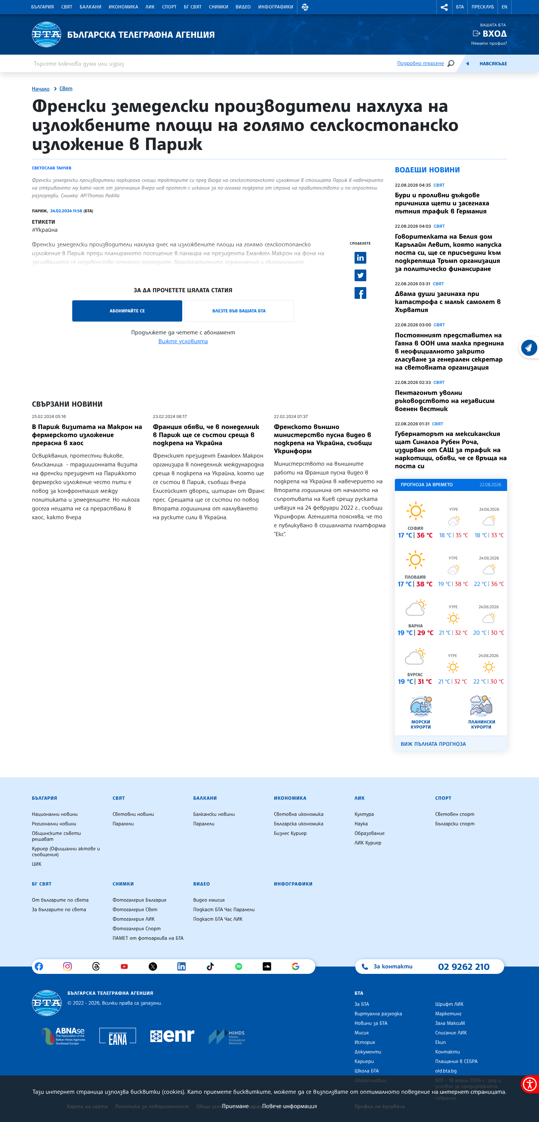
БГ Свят (193, 7)
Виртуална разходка (378, 1014)
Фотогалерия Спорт (137, 929)
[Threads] (99, 966)
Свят (66, 7)
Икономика (124, 7)
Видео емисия (209, 900)
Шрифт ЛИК (449, 1004)
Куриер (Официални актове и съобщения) (66, 852)
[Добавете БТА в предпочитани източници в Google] (298, 966)
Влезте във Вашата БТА (238, 311)
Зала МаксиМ (450, 1023)
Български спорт (454, 824)
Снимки (218, 7)
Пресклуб (483, 7)
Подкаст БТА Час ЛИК (218, 919)
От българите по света (60, 900)
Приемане (235, 1106)
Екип (440, 1042)
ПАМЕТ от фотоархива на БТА (148, 938)
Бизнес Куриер (290, 833)
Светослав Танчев (52, 167)
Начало (41, 89)
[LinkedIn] (184, 966)
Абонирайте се (127, 311)
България (42, 7)
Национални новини (55, 814)
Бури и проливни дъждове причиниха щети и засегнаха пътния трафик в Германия (442, 203)
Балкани (90, 7)
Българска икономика (298, 824)
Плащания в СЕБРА (456, 1061)
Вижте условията (183, 341)
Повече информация (289, 1106)
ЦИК (36, 864)
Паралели (123, 824)
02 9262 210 (464, 966)
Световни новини (133, 814)
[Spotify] (241, 966)
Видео (243, 7)
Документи (368, 1052)
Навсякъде (493, 64)
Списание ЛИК (451, 1033)
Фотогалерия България (139, 900)
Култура (364, 814)
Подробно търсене (420, 63)
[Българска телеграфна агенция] (47, 1003)
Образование (370, 833)
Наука (361, 824)
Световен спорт (454, 814)
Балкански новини (214, 814)
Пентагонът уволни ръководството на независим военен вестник (445, 401)
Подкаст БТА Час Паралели (223, 910)
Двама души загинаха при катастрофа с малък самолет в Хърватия (448, 302)
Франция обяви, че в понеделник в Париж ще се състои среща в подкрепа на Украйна (206, 435)
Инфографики (275, 7)
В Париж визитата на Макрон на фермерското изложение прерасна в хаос (87, 435)
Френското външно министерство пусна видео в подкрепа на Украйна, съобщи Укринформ (323, 439)
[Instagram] (70, 966)
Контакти (447, 1052)
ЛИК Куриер (368, 843)
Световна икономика (298, 814)
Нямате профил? (489, 43)
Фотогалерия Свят (135, 910)
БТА (460, 7)
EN (504, 7)
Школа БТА (367, 1071)
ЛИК (150, 7)
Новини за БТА (371, 1023)
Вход (495, 33)
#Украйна (45, 229)
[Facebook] (41, 966)
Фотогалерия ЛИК (134, 919)
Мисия (362, 1033)
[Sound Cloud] (269, 966)
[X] (155, 966)
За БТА (362, 1004)
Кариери (364, 1061)
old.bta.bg (446, 1071)
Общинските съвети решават (56, 836)
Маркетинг (448, 1014)
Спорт (169, 7)
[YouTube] (127, 966)
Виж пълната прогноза (433, 744)
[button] (305, 7)
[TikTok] (213, 966)
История (365, 1042)
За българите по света (59, 910)
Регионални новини (54, 824)
